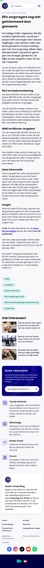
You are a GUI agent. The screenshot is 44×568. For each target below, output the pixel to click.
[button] (39, 6)
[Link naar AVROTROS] (19, 561)
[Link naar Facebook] (9, 549)
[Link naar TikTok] (22, 549)
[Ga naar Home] (5, 6)
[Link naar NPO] (25, 561)
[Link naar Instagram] (15, 549)
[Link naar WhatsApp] (34, 549)
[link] (7, 279)
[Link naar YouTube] (28, 549)
